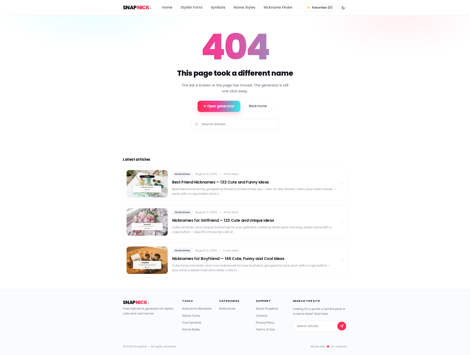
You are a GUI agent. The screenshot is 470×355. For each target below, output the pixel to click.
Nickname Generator (197, 309)
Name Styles (244, 7)
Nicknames (227, 309)
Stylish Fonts (191, 7)
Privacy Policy (265, 323)
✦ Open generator (219, 106)
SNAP (137, 7)
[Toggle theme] (343, 7)
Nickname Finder (278, 7)
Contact (261, 316)
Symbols (218, 7)
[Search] (341, 326)
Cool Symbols (191, 323)
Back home (258, 106)
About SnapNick (267, 309)
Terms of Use (265, 329)
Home (167, 7)
